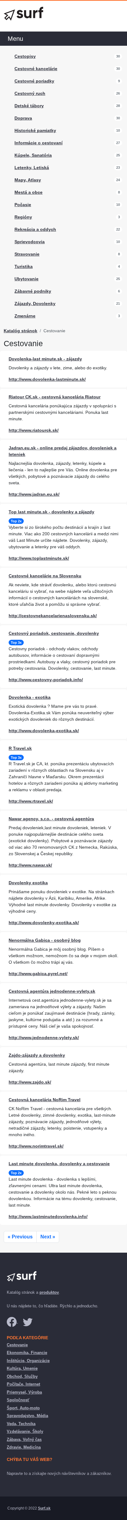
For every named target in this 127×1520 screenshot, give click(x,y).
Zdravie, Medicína (24, 1447)
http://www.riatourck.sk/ (34, 430)
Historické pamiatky (35, 130)
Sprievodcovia (29, 241)
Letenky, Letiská (31, 167)
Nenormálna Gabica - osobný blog (45, 940)
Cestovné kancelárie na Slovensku (45, 575)
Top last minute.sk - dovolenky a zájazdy (51, 511)
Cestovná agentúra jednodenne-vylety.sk (52, 991)
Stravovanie (26, 254)
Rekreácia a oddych (35, 229)
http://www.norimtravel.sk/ (36, 1146)
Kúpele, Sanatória (33, 155)
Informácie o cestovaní (38, 142)
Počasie (22, 204)
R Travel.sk (20, 748)
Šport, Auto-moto (23, 1408)
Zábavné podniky (32, 291)
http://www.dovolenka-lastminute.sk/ (47, 379)
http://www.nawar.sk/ (30, 865)
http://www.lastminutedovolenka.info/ (48, 1216)
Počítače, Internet (23, 1384)
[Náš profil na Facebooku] (12, 1321)
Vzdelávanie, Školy (25, 1431)
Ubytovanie (26, 278)
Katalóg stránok (20, 330)
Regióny (23, 216)
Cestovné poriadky (34, 81)
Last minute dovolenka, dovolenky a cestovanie (59, 1163)
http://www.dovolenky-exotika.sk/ (44, 922)
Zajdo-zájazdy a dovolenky (37, 1055)
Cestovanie (17, 1345)
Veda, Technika (21, 1423)
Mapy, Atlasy (27, 179)
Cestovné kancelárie (35, 68)
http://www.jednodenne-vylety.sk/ (44, 1037)
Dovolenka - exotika (30, 697)
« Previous (20, 1236)
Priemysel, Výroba (24, 1392)
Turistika (23, 266)
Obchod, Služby (22, 1376)
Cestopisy (25, 56)
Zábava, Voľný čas (24, 1439)
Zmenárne (24, 315)
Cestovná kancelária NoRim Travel (44, 1099)
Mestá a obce (28, 192)
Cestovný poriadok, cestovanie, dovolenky (54, 633)
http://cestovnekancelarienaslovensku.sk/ (53, 615)
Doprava (23, 118)
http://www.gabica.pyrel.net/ (38, 973)
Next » (47, 1236)
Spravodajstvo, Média (27, 1415)
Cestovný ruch (29, 93)
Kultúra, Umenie (22, 1368)
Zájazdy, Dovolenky (34, 303)
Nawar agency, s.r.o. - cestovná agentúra (51, 818)
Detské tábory (29, 105)
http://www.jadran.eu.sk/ (34, 494)
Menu (15, 38)
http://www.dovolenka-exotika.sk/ (44, 730)
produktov (49, 1292)
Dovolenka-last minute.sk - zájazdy (45, 358)
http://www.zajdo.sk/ (30, 1082)
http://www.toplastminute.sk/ (39, 558)
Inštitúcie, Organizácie (28, 1360)
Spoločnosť (18, 1400)
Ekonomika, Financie (27, 1352)
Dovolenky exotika (28, 882)
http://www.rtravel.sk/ (31, 801)
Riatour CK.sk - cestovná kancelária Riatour (54, 396)
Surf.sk (44, 1508)
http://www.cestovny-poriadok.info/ (46, 679)
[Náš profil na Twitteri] (28, 1321)
